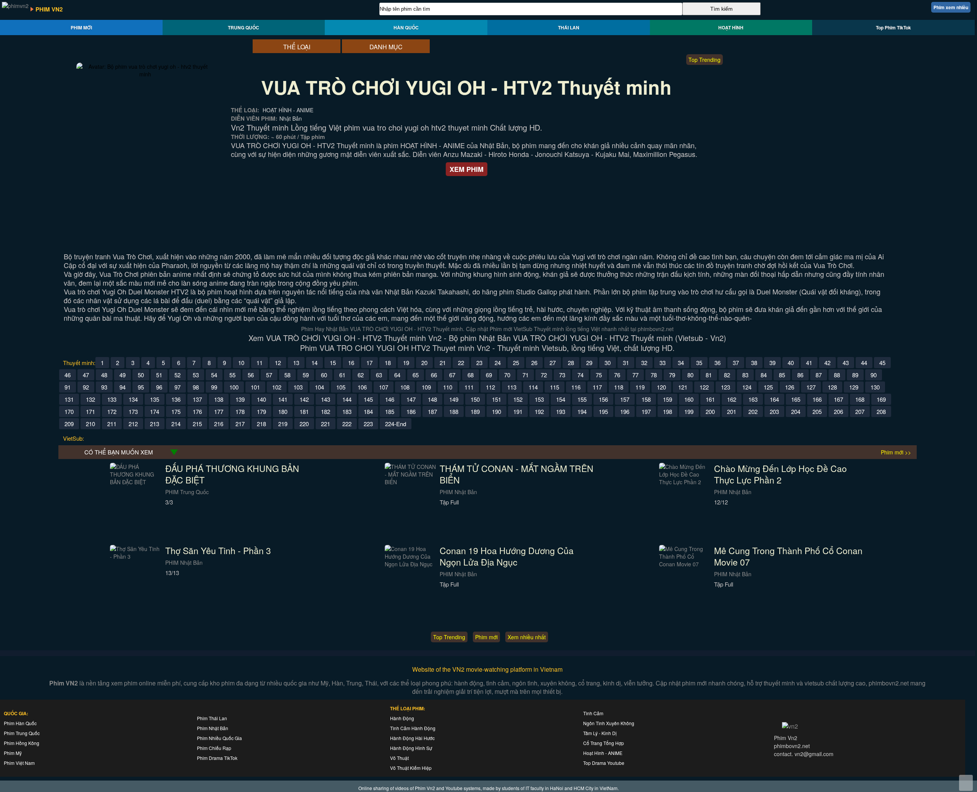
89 (855, 375)
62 (361, 375)
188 (453, 411)
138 (218, 399)
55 (232, 375)
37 (736, 363)
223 (368, 424)
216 (218, 424)
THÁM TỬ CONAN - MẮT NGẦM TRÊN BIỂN (516, 474)
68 (471, 375)
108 (405, 387)
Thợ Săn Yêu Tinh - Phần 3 (218, 550)
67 (452, 375)
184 (368, 411)
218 (261, 424)
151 (496, 399)
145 (368, 399)
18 (388, 363)
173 (133, 411)
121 (682, 387)
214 (176, 424)
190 (496, 411)
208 (881, 411)
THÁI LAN (568, 27)
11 (259, 363)
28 (571, 363)
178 (240, 411)
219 (282, 424)
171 (90, 411)
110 (447, 387)
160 (688, 399)
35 (699, 363)
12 (278, 363)
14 (314, 363)
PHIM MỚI (81, 27)
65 (416, 375)
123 (725, 387)
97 (177, 387)
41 (809, 363)
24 (498, 363)
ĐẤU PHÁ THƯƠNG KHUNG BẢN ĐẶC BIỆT (232, 474)
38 (754, 363)
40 (791, 363)
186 (411, 411)
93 (104, 387)
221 (325, 424)
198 (667, 411)
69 (489, 375)
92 (86, 387)
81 (709, 375)
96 (159, 387)
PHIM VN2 (49, 9)
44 (864, 363)
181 (304, 411)
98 (196, 387)
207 (859, 411)
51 (159, 375)
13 (296, 363)
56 (251, 375)
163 (753, 399)
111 (469, 387)
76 (617, 375)
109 (426, 387)
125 (768, 387)
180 (282, 411)
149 (453, 399)
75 (599, 375)
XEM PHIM (467, 169)
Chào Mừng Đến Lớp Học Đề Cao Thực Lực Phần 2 (780, 474)
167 (838, 399)
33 (662, 363)
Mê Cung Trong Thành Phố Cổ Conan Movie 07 (788, 556)
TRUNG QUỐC (243, 27)
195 (603, 411)
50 (141, 375)
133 (111, 399)
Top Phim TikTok (893, 27)
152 (517, 399)
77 (635, 375)
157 (624, 399)
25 (516, 363)
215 (197, 424)
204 (795, 411)
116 (575, 387)
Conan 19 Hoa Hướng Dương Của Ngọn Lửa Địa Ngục (507, 556)
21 (443, 363)
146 (389, 399)
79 (672, 375)
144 (346, 399)
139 (240, 399)
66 (434, 375)
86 (800, 375)
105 (340, 387)
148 (432, 399)
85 (782, 375)
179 (261, 411)
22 (461, 363)
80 (690, 375)
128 (832, 387)
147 (411, 399)
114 (533, 387)
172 (111, 411)
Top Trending (704, 59)
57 (269, 375)
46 (67, 375)
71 (525, 375)
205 (817, 411)
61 (342, 375)
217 (240, 424)
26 (534, 363)
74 (580, 375)
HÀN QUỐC (406, 27)
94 (122, 387)
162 (731, 399)
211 (111, 424)
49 (122, 375)
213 (154, 424)
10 (241, 363)
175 (176, 411)
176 (197, 411)
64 (397, 375)
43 (846, 363)
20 (424, 363)
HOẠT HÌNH (730, 27)
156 (603, 399)
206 (838, 411)
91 (67, 387)
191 (517, 411)
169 (881, 399)
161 (710, 399)
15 (333, 363)
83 (745, 375)
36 (717, 363)
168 (859, 399)
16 (351, 363)
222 (346, 424)
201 (731, 411)
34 (681, 363)
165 (795, 399)
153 (539, 399)
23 (479, 363)
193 (560, 411)
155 (582, 399)
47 (86, 375)
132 (90, 399)
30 (608, 363)
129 (853, 387)
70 (507, 375)
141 (282, 399)
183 (346, 411)
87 (819, 375)
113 (511, 387)
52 (177, 375)
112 (490, 387)
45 (882, 363)
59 (306, 375)
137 (197, 399)
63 (379, 375)
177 (218, 411)
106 (362, 387)
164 (774, 399)
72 (544, 375)
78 (654, 375)
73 (562, 375)
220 (304, 424)
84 (764, 375)
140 (261, 399)
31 (626, 363)
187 (432, 411)
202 (753, 411)
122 (704, 387)
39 (772, 363)
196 (624, 411)
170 (69, 411)
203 (774, 411)
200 (710, 411)
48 (104, 375)
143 (325, 399)
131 (69, 399)
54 (214, 375)
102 (276, 387)
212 (133, 424)
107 (383, 387)
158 (646, 399)
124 (746, 387)
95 (141, 387)
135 (154, 399)
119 (640, 387)
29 (589, 363)
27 (553, 363)
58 (287, 375)
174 (154, 411)
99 (214, 387)
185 (389, 411)
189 (475, 411)
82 (727, 375)
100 (234, 387)
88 (837, 375)
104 (319, 387)
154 (560, 399)
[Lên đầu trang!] (966, 783)
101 (255, 387)
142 (304, 399)
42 (827, 363)
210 (90, 424)
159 (667, 399)
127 (811, 387)
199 (688, 411)
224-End (395, 424)
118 (618, 387)
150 (475, 399)
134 (133, 399)
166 (817, 399)
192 (539, 411)
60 (324, 375)
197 (646, 411)
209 (69, 424)
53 (196, 375)
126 (789, 387)
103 (298, 387)
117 (597, 387)
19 (406, 363)
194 (582, 411)
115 (554, 387)
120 (661, 387)
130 (875, 387)
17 (369, 363)
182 (325, 411)
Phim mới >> (896, 452)
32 (644, 363)
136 (176, 399)
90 (874, 375)
